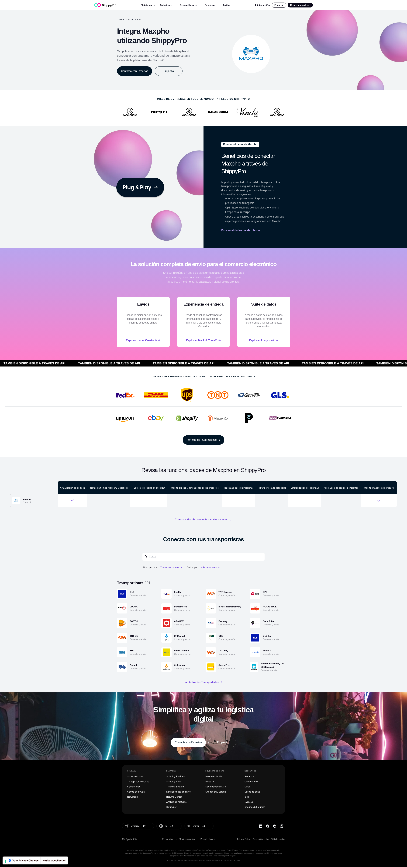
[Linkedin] (261, 826)
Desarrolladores (188, 5)
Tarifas (226, 5)
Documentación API (215, 786)
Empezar (279, 5)
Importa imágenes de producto (378, 487)
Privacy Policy (243, 839)
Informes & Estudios (255, 807)
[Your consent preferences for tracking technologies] (6, 861)
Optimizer (171, 807)
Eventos (249, 801)
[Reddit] (275, 826)
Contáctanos (133, 786)
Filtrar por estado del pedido (272, 487)
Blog (247, 796)
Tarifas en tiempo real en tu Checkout (109, 487)
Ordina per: (192, 567)
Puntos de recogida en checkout (149, 487)
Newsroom (132, 796)
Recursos (210, 5)
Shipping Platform (175, 776)
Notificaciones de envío (178, 791)
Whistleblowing (278, 839)
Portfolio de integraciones (201, 439)
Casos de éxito (252, 791)
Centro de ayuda (136, 791)
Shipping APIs (173, 781)
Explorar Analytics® (261, 340)
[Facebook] (268, 826)
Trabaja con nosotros (138, 781)
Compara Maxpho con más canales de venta (201, 519)
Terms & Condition (261, 839)
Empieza (168, 71)
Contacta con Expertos (134, 71)
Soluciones (166, 5)
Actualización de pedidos (72, 487)
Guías (247, 786)
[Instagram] (282, 826)
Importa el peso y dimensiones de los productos (194, 487)
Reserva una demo (300, 5)
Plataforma (146, 5)
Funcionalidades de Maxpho (238, 230)
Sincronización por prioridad (305, 487)
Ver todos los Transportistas (202, 682)
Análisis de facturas (176, 801)
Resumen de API (213, 776)
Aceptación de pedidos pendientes (341, 487)
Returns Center (174, 796)
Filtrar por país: (150, 567)
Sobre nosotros (135, 776)
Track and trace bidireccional (238, 487)
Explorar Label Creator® (141, 340)
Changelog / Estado (215, 791)
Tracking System (175, 786)
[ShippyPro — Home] (105, 5)
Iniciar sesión (262, 5)
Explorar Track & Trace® (201, 340)
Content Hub (251, 781)
